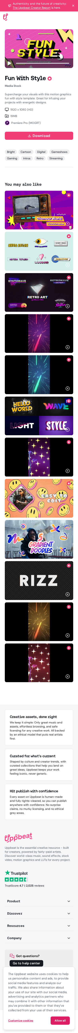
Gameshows (59, 152)
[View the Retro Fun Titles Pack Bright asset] (38, 251)
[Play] (9, 63)
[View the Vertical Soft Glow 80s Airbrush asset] (38, 333)
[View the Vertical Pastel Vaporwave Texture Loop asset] (38, 621)
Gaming (12, 158)
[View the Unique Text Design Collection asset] (38, 415)
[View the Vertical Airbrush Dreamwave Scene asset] (38, 662)
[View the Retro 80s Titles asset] (38, 292)
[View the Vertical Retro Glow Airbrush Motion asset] (38, 457)
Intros (26, 158)
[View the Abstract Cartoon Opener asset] (38, 498)
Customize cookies (20, 1020)
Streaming (56, 158)
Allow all (60, 1020)
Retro (40, 158)
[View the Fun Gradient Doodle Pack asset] (38, 539)
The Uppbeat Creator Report (32, 7)
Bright (11, 152)
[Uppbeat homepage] (5, 17)
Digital (41, 152)
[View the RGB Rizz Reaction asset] (38, 580)
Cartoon (26, 152)
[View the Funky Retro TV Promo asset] (38, 210)
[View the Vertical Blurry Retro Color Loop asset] (38, 374)
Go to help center (26, 963)
